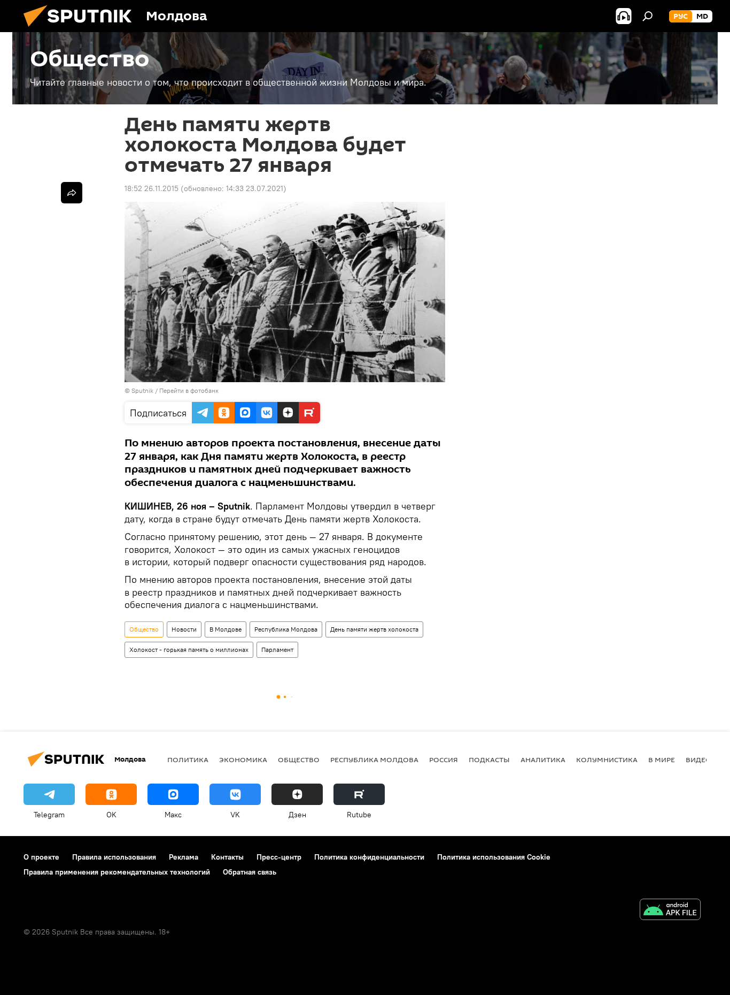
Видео (698, 759)
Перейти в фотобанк (189, 390)
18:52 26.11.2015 (151, 188)
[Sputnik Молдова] (82, 29)
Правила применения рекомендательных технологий (117, 872)
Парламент (277, 649)
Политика (187, 759)
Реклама (183, 857)
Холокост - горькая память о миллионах (188, 649)
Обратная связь (249, 872)
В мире (661, 759)
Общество (144, 629)
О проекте (41, 857)
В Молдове (225, 629)
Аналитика (543, 759)
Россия (443, 759)
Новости (184, 629)
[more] (71, 192)
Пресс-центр (279, 857)
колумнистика (607, 759)
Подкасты (489, 759)
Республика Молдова (285, 629)
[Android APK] (670, 911)
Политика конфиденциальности (369, 857)
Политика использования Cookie (493, 857)
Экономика (243, 759)
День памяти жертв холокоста (374, 629)
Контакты (227, 857)
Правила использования (114, 857)
